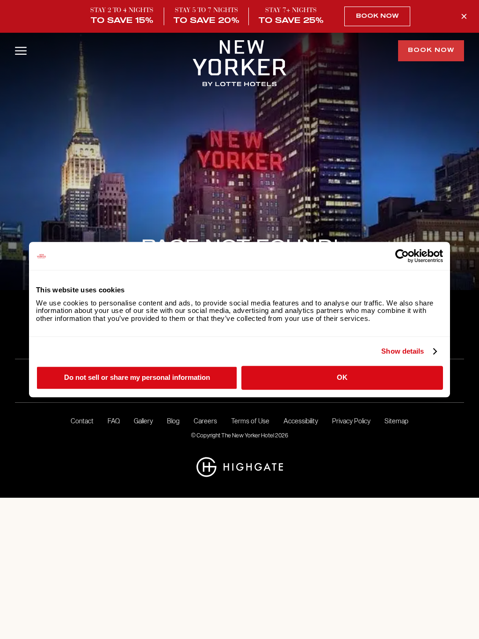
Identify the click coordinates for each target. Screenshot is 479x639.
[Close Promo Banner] (464, 16)
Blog (173, 421)
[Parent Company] (239, 468)
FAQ (114, 421)
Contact (82, 421)
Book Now (377, 16)
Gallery (143, 421)
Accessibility (300, 421)
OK (342, 377)
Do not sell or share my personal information (137, 377)
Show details (402, 351)
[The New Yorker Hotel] (239, 64)
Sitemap (396, 421)
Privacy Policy (351, 421)
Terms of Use (250, 421)
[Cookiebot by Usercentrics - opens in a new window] (402, 256)
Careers (205, 421)
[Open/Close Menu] (21, 51)
